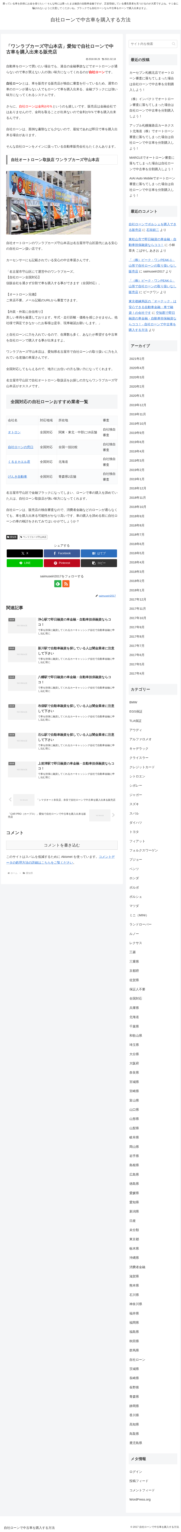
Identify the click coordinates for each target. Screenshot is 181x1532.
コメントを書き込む (62, 845)
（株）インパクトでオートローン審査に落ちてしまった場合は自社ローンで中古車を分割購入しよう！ (151, 107)
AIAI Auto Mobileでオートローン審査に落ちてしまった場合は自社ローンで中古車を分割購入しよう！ (152, 187)
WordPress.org (140, 1499)
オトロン (14, 432)
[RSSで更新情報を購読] (65, 583)
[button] (99, 563)
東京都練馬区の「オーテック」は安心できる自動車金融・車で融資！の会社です (152, 307)
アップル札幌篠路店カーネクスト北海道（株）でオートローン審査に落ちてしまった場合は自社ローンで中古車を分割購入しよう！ (151, 137)
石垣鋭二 (152, 230)
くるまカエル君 (19, 462)
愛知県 (13, 537)
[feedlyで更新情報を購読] (57, 583)
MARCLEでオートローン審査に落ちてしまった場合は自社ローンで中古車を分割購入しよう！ (151, 163)
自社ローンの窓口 (20, 447)
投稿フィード (138, 1481)
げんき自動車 (17, 476)
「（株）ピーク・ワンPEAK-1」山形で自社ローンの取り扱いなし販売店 (152, 265)
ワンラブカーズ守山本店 (34, 537)
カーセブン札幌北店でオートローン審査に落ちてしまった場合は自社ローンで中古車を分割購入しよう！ (151, 81)
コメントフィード (142, 1490)
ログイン (135, 1472)
